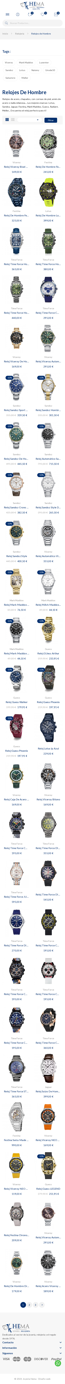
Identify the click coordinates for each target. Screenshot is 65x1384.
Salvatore (10, 77)
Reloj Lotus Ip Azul (48, 748)
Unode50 (50, 70)
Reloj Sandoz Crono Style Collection (16, 507)
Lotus (22, 70)
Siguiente (42, 1304)
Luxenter (44, 62)
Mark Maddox (26, 62)
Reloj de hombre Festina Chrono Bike (48, 166)
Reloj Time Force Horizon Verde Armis (16, 312)
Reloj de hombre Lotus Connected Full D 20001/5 (48, 215)
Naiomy (35, 70)
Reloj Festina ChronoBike (16, 1235)
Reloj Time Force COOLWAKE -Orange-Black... (16, 993)
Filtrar (51, 120)
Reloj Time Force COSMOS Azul (48, 312)
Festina (48, 162)
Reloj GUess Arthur (48, 653)
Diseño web (44, 1378)
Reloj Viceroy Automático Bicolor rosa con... (48, 1237)
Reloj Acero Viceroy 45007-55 (48, 1285)
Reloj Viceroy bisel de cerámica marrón (16, 166)
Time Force (17, 260)
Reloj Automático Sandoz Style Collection (48, 458)
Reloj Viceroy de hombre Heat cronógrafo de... (16, 361)
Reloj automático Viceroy (48, 555)
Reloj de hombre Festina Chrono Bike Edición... (16, 215)
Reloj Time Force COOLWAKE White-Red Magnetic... (48, 993)
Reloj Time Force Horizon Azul (16, 264)
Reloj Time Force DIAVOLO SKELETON (48, 894)
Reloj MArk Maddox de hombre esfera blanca (48, 604)
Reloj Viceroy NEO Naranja (48, 1139)
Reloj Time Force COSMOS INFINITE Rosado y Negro (48, 1042)
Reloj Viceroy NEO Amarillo (16, 1188)
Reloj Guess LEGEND (48, 1188)
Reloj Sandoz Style (16, 555)
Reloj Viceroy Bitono (48, 799)
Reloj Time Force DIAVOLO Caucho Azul (16, 945)
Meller (25, 77)
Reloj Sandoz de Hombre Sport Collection (16, 458)
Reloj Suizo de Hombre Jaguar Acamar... (48, 1091)
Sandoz (9, 70)
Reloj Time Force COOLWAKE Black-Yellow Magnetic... (48, 945)
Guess (48, 649)
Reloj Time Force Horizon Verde (48, 264)
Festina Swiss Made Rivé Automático (16, 1139)
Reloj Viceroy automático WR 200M (48, 361)
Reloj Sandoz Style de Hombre (48, 507)
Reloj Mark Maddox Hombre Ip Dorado (16, 604)
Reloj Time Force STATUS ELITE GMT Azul (16, 1091)
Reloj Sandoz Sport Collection (16, 409)
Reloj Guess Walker (17, 701)
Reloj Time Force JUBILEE (16, 896)
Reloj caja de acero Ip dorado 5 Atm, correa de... (16, 799)
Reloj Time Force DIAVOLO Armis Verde (48, 847)
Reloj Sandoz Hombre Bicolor (48, 409)
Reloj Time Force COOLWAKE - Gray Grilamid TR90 (16, 847)
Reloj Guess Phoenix (48, 701)
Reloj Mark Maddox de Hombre (16, 653)
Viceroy (9, 62)
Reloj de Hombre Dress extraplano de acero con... (16, 1285)
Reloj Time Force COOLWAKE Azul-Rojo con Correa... (16, 1042)
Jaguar (48, 1087)
